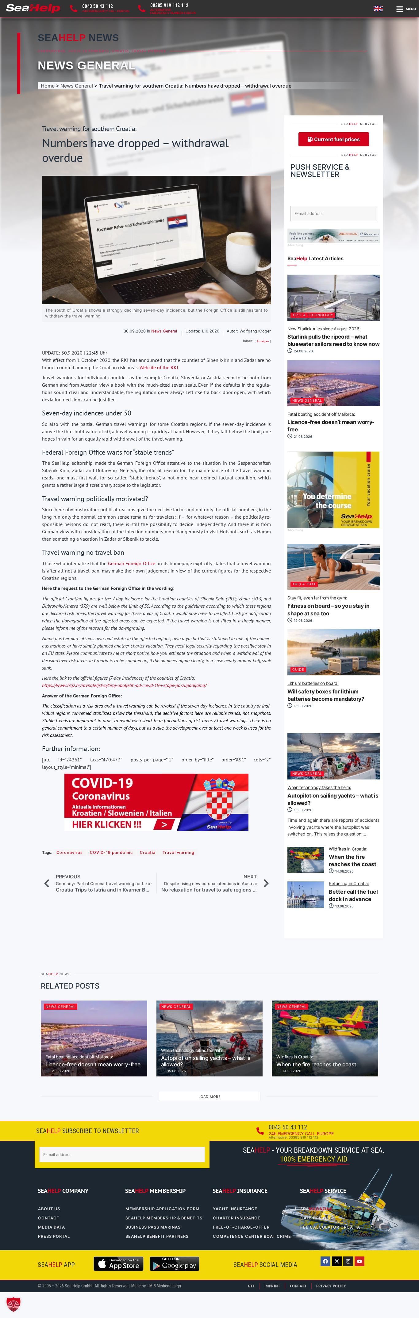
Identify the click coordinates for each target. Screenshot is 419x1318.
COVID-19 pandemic (88, 51)
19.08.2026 (302, 620)
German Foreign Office (131, 563)
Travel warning (149, 51)
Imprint (272, 1286)
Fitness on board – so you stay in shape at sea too (328, 606)
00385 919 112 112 (169, 5)
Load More (209, 1097)
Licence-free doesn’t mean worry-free (331, 422)
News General (87, 65)
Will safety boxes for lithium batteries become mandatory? (325, 691)
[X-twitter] (337, 1261)
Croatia (120, 51)
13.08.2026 (344, 906)
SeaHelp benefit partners (157, 1236)
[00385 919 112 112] (142, 8)
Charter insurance (236, 1218)
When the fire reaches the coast (352, 857)
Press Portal (54, 1236)
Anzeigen (263, 341)
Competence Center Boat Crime (252, 1236)
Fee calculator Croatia (330, 1227)
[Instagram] (348, 1261)
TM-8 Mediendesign (164, 1286)
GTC (251, 1286)
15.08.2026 (302, 810)
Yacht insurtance (235, 1209)
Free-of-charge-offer (241, 1227)
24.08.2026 (303, 351)
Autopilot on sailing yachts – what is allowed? (332, 795)
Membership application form (162, 1209)
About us (49, 1209)
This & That (304, 584)
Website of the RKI (159, 367)
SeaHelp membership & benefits (163, 1218)
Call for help (317, 1218)
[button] (13, 1304)
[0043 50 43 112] (73, 8)
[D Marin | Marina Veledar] (333, 241)
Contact (49, 1218)
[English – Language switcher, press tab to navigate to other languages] (379, 8)
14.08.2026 (344, 871)
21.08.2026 (302, 436)
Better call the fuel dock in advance (353, 891)
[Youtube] (359, 1261)
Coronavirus (52, 51)
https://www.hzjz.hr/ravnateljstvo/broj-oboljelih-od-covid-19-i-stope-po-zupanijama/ (124, 685)
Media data (51, 1227)
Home (48, 86)
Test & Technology (312, 315)
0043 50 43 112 (97, 6)
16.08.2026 (302, 706)
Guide (298, 669)
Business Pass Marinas (153, 1227)
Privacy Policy (331, 1286)
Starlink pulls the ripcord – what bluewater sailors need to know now (333, 337)
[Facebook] (325, 1261)
